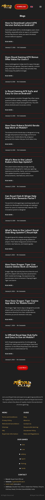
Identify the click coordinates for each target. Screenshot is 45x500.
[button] (40, 6)
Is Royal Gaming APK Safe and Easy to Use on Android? (21, 92)
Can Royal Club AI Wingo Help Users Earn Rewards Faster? (20, 197)
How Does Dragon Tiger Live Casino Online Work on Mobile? (21, 265)
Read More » (9, 41)
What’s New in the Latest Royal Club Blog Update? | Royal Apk (22, 231)
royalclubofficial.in (18, 482)
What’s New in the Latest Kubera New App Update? (18, 160)
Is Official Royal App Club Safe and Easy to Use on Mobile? (21, 336)
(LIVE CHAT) (10, 484)
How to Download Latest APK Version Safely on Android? (21, 24)
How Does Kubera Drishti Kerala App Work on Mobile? (22, 126)
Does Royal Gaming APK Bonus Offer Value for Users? (21, 58)
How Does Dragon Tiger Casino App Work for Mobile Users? (21, 301)
